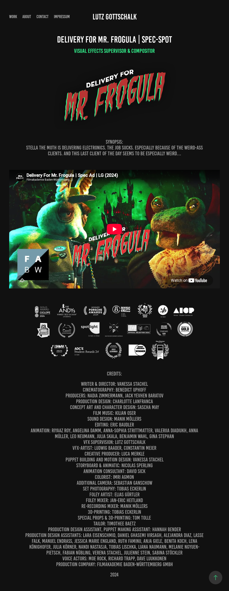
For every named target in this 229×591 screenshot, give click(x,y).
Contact (42, 16)
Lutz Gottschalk (115, 17)
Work (13, 16)
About (26, 16)
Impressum (62, 16)
